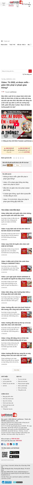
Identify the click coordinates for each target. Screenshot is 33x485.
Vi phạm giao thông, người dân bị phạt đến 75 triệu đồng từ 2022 (17, 195)
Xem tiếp (16, 370)
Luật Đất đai (26, 476)
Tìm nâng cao (28, 74)
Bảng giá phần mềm (8, 396)
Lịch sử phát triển (7, 381)
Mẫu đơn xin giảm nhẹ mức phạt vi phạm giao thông (16, 189)
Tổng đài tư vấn (22, 390)
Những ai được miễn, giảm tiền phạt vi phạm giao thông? (15, 178)
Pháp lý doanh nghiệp (23, 383)
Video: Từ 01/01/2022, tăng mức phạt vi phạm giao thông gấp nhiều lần (16, 200)
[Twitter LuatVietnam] (14, 444)
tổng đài (9, 152)
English (25, 4)
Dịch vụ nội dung (22, 387)
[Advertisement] (16, 22)
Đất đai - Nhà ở (21, 44)
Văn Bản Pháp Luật (6, 476)
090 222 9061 (24, 148)
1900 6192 (9, 148)
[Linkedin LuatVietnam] (17, 444)
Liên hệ (5, 385)
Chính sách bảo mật (8, 403)
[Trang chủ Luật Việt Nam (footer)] (16, 415)
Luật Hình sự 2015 (6, 478)
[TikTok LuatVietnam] (11, 444)
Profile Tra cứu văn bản (9, 383)
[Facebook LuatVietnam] (2, 444)
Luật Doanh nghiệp (17, 476)
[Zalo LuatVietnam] (5, 444)
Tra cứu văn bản (22, 379)
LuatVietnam (13, 92)
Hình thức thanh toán (8, 398)
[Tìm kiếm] (30, 71)
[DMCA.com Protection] (18, 482)
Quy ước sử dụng (7, 400)
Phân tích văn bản (22, 381)
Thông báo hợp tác (7, 409)
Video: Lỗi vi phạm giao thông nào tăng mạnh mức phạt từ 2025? (15, 183)
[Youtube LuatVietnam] (8, 444)
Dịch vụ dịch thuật (22, 385)
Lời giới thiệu (6, 379)
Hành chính (4, 44)
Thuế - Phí (12, 44)
